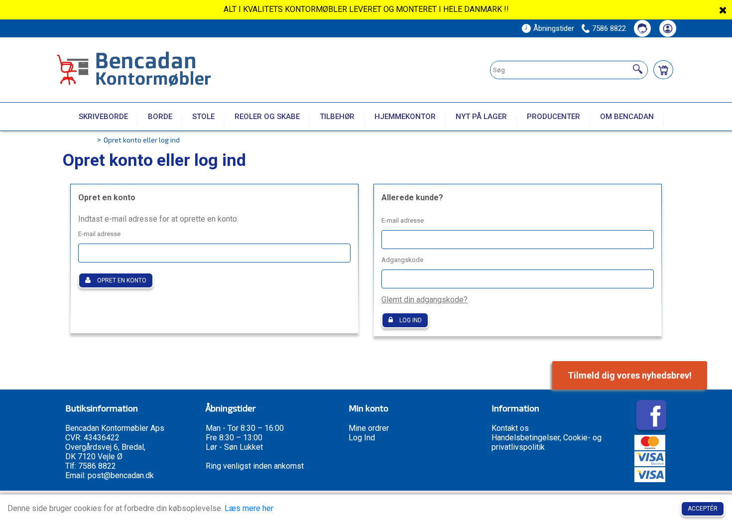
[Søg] (637, 69)
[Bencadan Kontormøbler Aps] (162, 70)
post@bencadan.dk (121, 475)
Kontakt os (510, 428)
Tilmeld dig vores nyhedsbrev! (630, 375)
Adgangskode (402, 259)
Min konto (368, 407)
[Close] (723, 10)
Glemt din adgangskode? (424, 299)
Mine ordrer (369, 428)
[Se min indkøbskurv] (663, 69)
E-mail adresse (99, 234)
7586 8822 (609, 28)
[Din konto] (668, 28)
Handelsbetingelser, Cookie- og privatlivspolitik (546, 442)
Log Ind (362, 437)
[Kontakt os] (642, 28)
